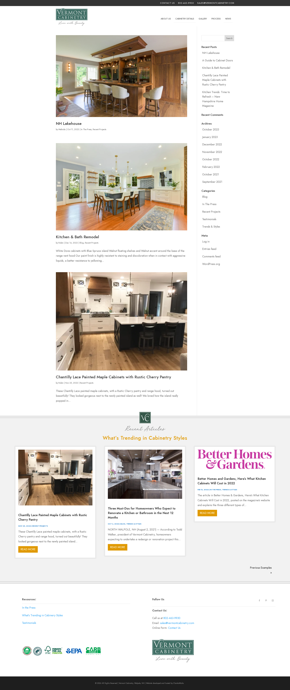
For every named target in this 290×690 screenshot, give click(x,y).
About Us (166, 18)
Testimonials (209, 219)
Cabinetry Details (184, 18)
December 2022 (212, 144)
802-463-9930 (186, 3)
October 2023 (210, 129)
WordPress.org (211, 264)
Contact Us (167, 3)
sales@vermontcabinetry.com (215, 3)
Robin (60, 242)
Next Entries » (267, 566)
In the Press (28, 608)
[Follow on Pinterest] (266, 601)
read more (28, 549)
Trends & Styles (211, 227)
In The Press (86, 129)
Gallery (203, 18)
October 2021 (210, 174)
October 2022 (210, 159)
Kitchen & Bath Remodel (77, 237)
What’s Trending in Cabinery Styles (42, 615)
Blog (82, 242)
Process (216, 18)
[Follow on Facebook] (259, 601)
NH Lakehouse (69, 123)
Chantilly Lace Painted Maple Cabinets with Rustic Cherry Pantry (113, 377)
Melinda (61, 129)
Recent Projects (99, 129)
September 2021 (212, 182)
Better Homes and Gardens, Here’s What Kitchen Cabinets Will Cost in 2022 (232, 481)
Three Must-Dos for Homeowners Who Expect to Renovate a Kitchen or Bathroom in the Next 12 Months (142, 513)
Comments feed (211, 256)
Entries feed (209, 249)
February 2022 (211, 167)
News (228, 18)
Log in (205, 242)
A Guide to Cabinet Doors (217, 60)
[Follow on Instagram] (273, 601)
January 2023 (210, 137)
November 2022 (212, 152)
